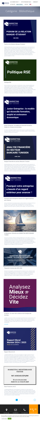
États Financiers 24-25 (10, 386)
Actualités (12, 4)
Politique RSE (7, 82)
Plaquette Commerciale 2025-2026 (13, 268)
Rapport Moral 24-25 (9, 352)
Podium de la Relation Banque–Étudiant (14, 44)
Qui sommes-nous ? (14, 1)
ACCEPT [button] (9, 418)
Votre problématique (26, 1)
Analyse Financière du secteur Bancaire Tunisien (16, 161)
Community (35, 1)
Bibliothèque (19, 4)
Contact (26, 4)
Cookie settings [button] (4, 418)
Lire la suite (6, 324)
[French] (31, 4)
